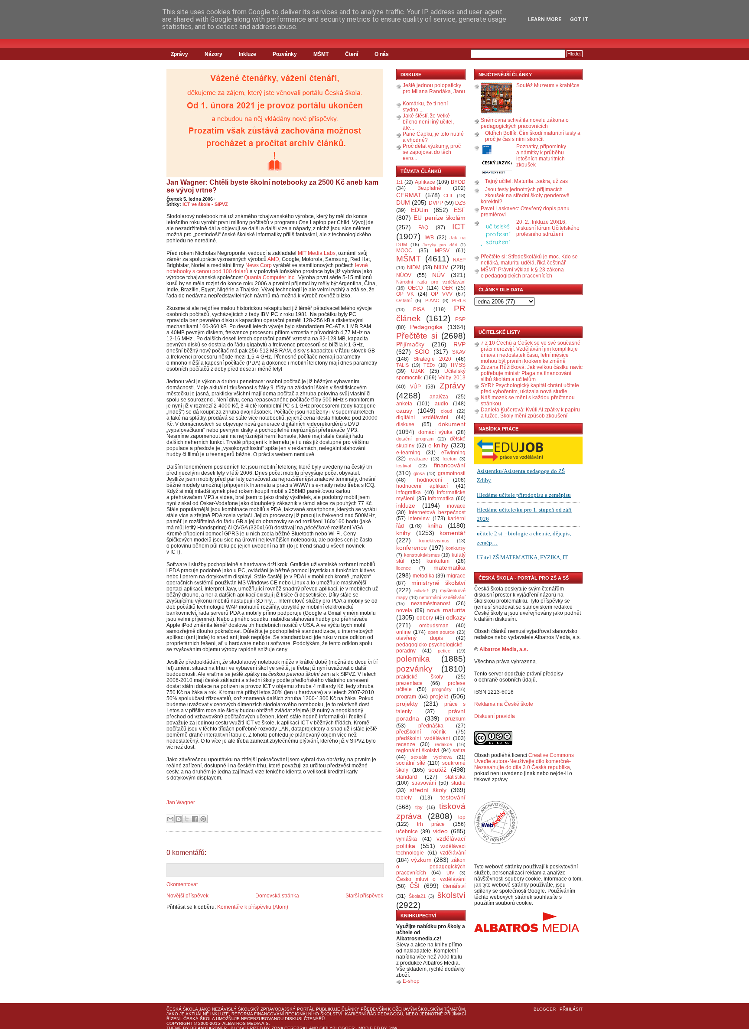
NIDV (441, 267)
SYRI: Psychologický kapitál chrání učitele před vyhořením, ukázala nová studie (530, 388)
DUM (403, 202)
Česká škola (182, 1009)
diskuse (405, 424)
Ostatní (404, 300)
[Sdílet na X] (186, 819)
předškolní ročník (421, 732)
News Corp (258, 265)
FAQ (423, 228)
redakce (443, 744)
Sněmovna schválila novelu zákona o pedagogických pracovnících (525, 123)
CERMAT (408, 195)
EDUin (419, 209)
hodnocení (429, 480)
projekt (439, 696)
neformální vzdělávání (442, 597)
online (403, 632)
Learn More (544, 19)
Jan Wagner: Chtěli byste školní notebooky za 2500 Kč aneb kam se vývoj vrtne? (272, 186)
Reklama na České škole (503, 704)
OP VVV (441, 294)
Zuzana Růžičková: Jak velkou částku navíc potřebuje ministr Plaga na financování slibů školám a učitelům (532, 373)
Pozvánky (285, 54)
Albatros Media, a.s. (503, 649)
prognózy (442, 689)
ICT (459, 226)
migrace (456, 576)
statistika (455, 777)
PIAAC (432, 300)
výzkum (421, 859)
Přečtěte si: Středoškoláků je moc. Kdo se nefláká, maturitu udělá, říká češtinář (529, 260)
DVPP (436, 203)
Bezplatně (429, 188)
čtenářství (454, 886)
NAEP (459, 259)
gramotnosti (452, 473)
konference (411, 547)
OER (447, 288)
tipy (419, 807)
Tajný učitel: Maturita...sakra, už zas (526, 181)
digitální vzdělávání (422, 417)
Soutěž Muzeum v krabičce (548, 85)
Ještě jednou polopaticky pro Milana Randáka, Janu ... (434, 91)
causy (404, 410)
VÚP (415, 387)
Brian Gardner (208, 1028)
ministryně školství (438, 582)
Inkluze (247, 54)
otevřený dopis (419, 638)
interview (419, 518)
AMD (273, 259)
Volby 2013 (452, 378)
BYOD (458, 182)
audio (441, 404)
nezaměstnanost (430, 603)
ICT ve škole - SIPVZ (205, 204)
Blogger (545, 1009)
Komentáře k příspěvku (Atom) (252, 907)
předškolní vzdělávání (423, 738)
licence (403, 568)
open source (441, 632)
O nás (381, 54)
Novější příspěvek (187, 896)
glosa (419, 473)
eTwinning (453, 453)
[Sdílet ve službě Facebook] (195, 819)
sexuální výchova (431, 757)
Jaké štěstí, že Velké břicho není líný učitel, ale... (428, 122)
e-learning (408, 453)
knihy (403, 532)
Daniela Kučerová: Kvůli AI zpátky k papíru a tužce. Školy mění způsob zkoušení (530, 413)
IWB (429, 238)
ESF (460, 209)
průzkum (455, 719)
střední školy (428, 789)
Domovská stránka (277, 896)
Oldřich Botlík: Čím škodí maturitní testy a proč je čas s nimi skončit (532, 136)
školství (451, 895)
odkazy (456, 617)
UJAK (417, 371)
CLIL (448, 195)
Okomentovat (182, 884)
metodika (423, 576)
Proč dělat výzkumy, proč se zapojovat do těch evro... (432, 152)
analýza (439, 397)
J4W (392, 1028)
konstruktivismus (422, 555)
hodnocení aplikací (422, 486)
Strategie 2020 (433, 359)
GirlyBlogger (337, 1028)
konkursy (456, 548)
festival (403, 465)
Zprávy (179, 54)
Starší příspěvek (364, 896)
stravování (424, 783)
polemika (413, 658)
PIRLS (459, 300)
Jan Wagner (180, 802)
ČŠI (415, 885)
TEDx (429, 365)
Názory (213, 54)
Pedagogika (426, 326)
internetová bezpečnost (437, 512)
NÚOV (403, 275)
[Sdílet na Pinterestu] (203, 819)
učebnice (407, 832)
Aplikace (425, 182)
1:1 (399, 182)
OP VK (405, 294)
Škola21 (417, 896)
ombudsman (434, 626)
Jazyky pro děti (440, 244)
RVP (459, 344)
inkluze (405, 505)
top (462, 817)
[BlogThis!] (178, 819)
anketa (404, 404)
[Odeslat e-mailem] (170, 819)
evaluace (418, 458)
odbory (425, 618)
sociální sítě (410, 763)
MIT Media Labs (316, 253)
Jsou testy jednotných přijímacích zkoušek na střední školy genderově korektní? (525, 195)
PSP (460, 319)
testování (453, 797)
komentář (453, 532)
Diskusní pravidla (494, 716)
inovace (456, 506)
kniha (434, 525)
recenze (405, 744)
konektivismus (434, 540)
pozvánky (414, 668)
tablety (404, 798)
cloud (446, 411)
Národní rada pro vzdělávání (431, 281)
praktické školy (419, 677)
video (440, 831)
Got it (579, 19)
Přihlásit (571, 1009)
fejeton (449, 458)
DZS (460, 203)
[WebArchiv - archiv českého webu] (496, 842)
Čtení (351, 54)
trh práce (431, 824)
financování (450, 465)
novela (404, 610)
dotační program (414, 438)
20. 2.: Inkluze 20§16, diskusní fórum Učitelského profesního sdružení (548, 228)
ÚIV (450, 872)
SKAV (459, 352)
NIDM (413, 267)
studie (458, 783)
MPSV (442, 251)
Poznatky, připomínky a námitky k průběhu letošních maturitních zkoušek (541, 156)
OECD (415, 288)
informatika (441, 499)
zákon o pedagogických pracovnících (431, 866)
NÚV (438, 274)
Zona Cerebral (289, 1028)
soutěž (437, 769)
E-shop (411, 981)
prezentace (409, 683)
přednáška (430, 726)
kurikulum (438, 561)
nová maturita (446, 610)
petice (444, 650)
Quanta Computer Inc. (270, 277)
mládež (421, 590)
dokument (452, 424)
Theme (174, 1028)
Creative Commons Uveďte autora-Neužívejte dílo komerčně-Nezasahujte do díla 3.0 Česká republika (524, 761)
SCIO (422, 351)
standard (406, 777)
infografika (408, 492)
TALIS (402, 365)
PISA (419, 310)
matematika (449, 567)
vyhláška (406, 839)
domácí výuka (435, 432)
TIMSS (458, 365)
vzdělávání (453, 853)
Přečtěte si (416, 335)
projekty (407, 703)
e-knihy (438, 445)
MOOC (404, 251)
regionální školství (417, 750)
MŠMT (321, 54)
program (406, 697)
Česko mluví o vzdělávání (431, 879)
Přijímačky (410, 344)
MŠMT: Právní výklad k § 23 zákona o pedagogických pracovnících (522, 273)
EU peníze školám (440, 217)
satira (459, 750)
